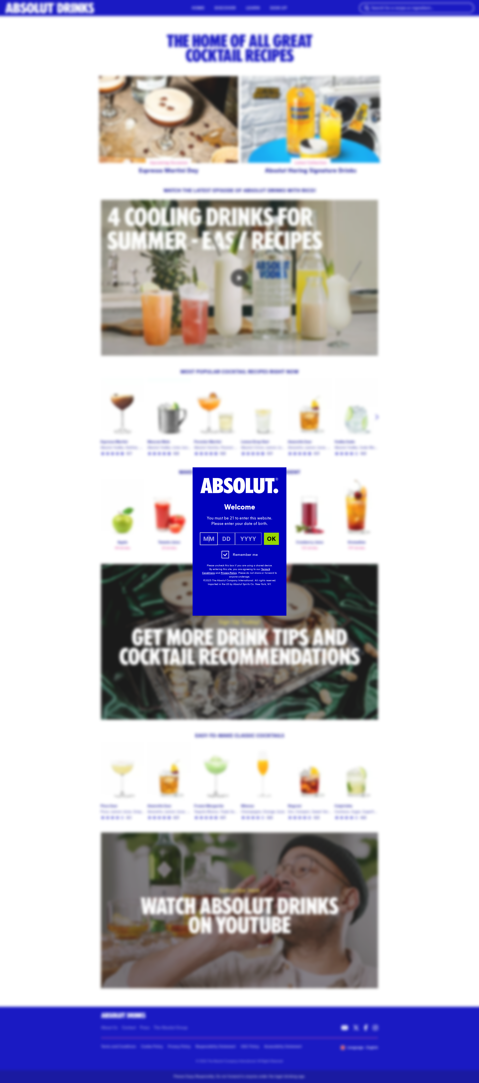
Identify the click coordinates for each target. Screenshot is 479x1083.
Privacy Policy (229, 573)
